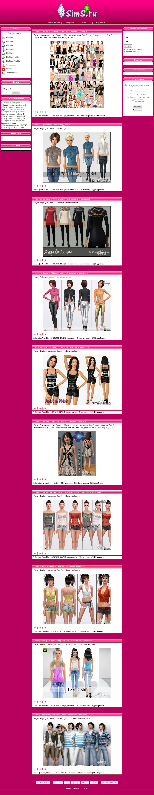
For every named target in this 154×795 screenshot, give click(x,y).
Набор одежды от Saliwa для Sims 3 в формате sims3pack (61, 31)
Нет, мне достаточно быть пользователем (139, 98)
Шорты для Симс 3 (41, 37)
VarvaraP (45, 483)
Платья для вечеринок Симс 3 (75, 35)
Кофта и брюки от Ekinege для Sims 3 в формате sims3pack (61, 273)
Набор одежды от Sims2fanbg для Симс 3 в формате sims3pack (63, 641)
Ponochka (45, 115)
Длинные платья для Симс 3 (103, 425)
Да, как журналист (139, 92)
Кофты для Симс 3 (47, 129)
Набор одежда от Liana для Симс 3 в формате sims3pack (60, 421)
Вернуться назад (43, 782)
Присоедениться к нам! (133, 49)
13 (96, 782)
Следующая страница (109, 782)
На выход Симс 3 (71, 644)
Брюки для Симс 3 (64, 277)
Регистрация (69, 23)
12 (91, 782)
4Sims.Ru (75, 788)
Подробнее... (101, 115)
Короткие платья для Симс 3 (50, 35)
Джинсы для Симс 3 (64, 129)
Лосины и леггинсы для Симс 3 (63, 37)
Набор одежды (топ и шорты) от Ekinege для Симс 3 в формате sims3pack (68, 492)
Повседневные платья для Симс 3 (77, 425)
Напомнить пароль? (131, 52)
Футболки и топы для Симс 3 (101, 35)
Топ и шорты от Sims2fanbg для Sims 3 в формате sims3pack (62, 347)
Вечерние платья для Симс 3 (50, 425)
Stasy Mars (46, 773)
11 (87, 782)
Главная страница (54, 23)
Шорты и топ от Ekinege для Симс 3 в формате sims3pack (61, 566)
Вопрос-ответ (100, 23)
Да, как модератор (139, 94)
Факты (84, 23)
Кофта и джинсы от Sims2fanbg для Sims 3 (54, 125)
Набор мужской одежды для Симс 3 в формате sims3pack (61, 715)
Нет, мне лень (139, 101)
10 (83, 782)
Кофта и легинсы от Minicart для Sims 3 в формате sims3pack (62, 199)
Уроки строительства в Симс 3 (13, 127)
